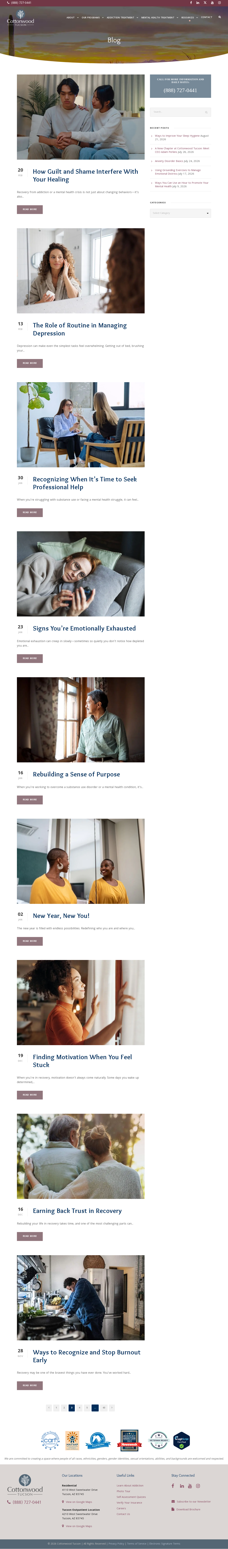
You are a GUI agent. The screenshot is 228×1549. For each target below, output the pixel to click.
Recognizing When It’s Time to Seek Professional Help (85, 483)
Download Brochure (188, 1509)
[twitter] (205, 3)
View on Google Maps (79, 1502)
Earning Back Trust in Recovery (77, 1211)
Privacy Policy (116, 1544)
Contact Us (123, 1514)
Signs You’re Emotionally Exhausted (84, 628)
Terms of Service (136, 1544)
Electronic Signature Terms (164, 1544)
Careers (121, 1508)
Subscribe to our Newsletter (194, 1502)
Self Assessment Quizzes (131, 1497)
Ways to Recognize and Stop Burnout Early (87, 1356)
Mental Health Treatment (158, 18)
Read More (30, 209)
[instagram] (219, 3)
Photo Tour (123, 1491)
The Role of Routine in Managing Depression (80, 329)
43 (104, 1408)
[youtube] (212, 3)
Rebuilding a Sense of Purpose (76, 774)
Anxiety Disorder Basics (169, 161)
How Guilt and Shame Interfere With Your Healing (85, 175)
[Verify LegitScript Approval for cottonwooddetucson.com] (181, 1441)
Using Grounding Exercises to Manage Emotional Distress (178, 172)
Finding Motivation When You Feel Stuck (82, 1061)
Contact (207, 17)
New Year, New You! (61, 916)
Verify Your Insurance (129, 1503)
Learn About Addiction (130, 1486)
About (71, 18)
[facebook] (191, 3)
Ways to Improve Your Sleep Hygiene (177, 136)
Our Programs (91, 18)
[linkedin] (197, 3)
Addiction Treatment (120, 18)
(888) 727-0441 (20, 3)
